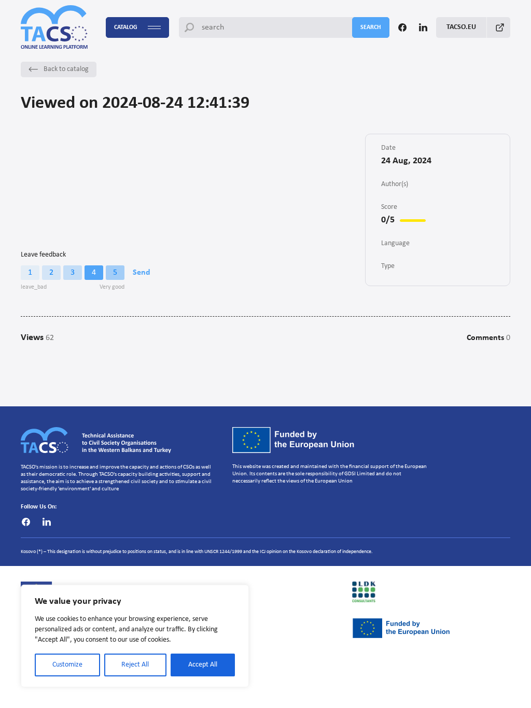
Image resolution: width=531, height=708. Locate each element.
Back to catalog (66, 69)
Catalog (125, 27)
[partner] (431, 592)
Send (141, 272)
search (370, 27)
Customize (67, 665)
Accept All (202, 665)
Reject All (135, 665)
